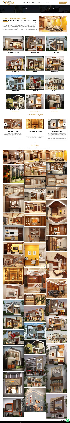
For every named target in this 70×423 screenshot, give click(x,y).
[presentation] (5, 124)
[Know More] (16, 129)
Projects (40, 2)
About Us (28, 2)
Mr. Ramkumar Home (13, 52)
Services (34, 2)
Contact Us (46, 2)
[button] (63, 3)
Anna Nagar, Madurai (13, 54)
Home (24, 2)
